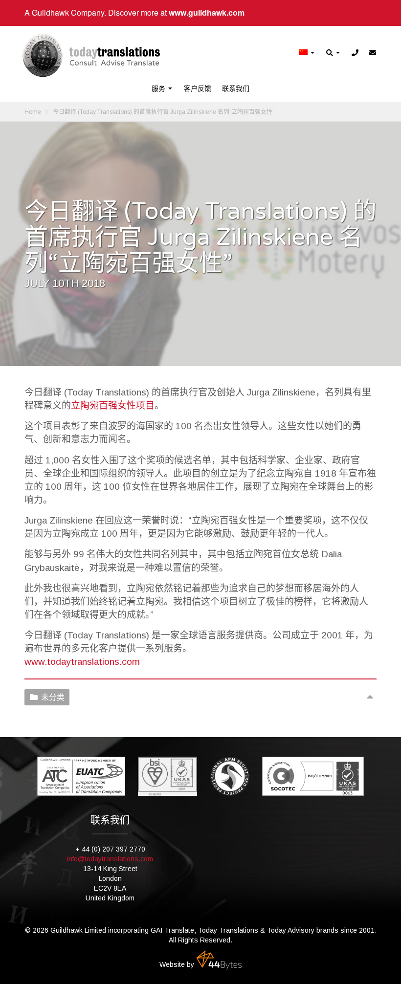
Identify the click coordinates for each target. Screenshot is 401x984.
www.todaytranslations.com (82, 661)
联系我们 (235, 88)
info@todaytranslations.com (110, 859)
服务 (159, 88)
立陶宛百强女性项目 (113, 405)
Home (32, 112)
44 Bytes (219, 960)
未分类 (53, 697)
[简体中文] (307, 53)
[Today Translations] (91, 55)
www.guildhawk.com (207, 12)
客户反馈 (197, 88)
